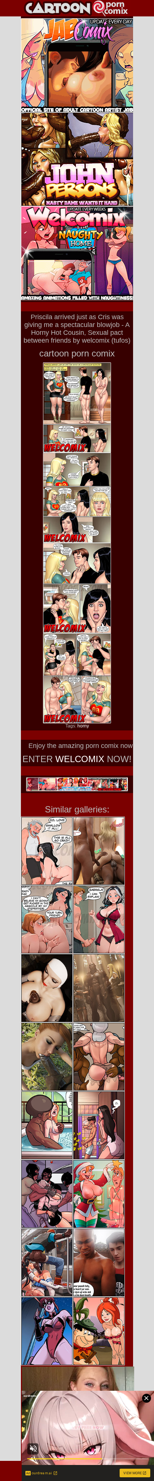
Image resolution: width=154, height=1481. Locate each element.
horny (83, 726)
